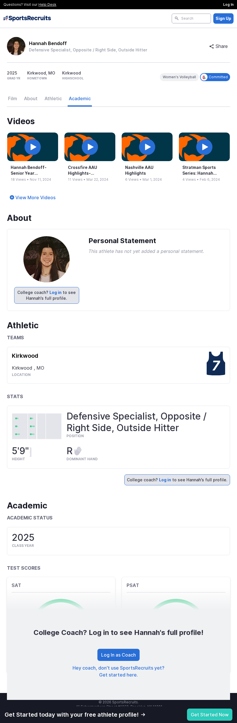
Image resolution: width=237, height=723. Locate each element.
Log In (228, 4)
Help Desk (47, 4)
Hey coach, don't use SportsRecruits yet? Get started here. (118, 671)
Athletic (53, 98)
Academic (80, 98)
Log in (55, 292)
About (31, 98)
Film (12, 98)
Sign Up (223, 18)
